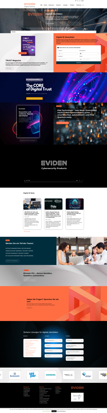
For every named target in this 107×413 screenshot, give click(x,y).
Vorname (60, 50)
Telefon (80, 56)
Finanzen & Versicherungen (30, 347)
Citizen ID (57, 390)
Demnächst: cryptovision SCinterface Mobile (48, 31)
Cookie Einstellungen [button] (46, 411)
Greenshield (59, 106)
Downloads (26, 394)
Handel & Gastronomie (29, 343)
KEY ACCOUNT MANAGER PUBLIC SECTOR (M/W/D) (19, 255)
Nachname (60, 56)
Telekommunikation (29, 353)
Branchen (58, 5)
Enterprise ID (58, 391)
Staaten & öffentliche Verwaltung (31, 340)
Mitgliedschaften (27, 395)
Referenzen (79, 5)
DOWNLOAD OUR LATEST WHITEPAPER (27, 140)
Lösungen (65, 5)
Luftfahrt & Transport (29, 355)
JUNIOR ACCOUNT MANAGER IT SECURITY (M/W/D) (19, 250)
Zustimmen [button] (54, 411)
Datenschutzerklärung (61, 411)
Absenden (78, 62)
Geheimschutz (28, 342)
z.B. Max (61, 53)
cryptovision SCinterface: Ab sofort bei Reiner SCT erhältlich (95, 31)
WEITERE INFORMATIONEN (34, 98)
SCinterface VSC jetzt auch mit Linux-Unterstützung (70, 31)
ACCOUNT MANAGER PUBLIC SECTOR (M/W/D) (18, 248)
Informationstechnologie (30, 352)
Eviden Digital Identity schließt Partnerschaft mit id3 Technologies (24, 31)
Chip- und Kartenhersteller (30, 350)
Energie (26, 349)
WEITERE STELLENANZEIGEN (12, 260)
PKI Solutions (26, 270)
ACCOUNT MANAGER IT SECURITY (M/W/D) (17, 253)
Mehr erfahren (9, 68)
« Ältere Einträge (26, 231)
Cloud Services (58, 388)
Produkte (72, 5)
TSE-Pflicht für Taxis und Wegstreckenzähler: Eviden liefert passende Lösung (31, 213)
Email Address (82, 50)
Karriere (45, 5)
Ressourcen (51, 5)
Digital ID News (27, 391)
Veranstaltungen (27, 390)
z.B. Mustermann (63, 59)
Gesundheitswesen (29, 345)
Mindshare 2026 (27, 388)
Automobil (27, 346)
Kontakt (28, 307)
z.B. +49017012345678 (85, 59)
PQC (41, 5)
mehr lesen (26, 226)
